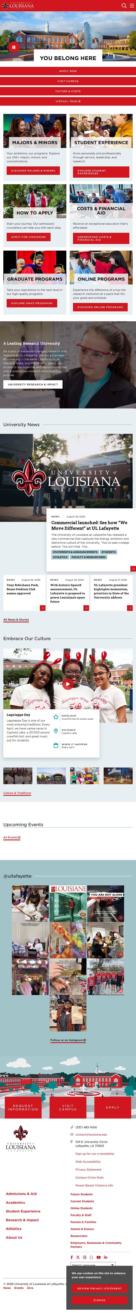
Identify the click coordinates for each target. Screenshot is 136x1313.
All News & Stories (16, 619)
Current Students (82, 1201)
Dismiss (100, 1300)
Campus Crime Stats (89, 1177)
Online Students (81, 1208)
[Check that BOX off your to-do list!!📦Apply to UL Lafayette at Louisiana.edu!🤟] (30, 940)
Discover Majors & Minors (33, 170)
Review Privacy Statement (99, 1288)
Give (30, 1287)
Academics (15, 1202)
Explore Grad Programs (32, 303)
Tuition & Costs (68, 91)
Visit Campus (68, 81)
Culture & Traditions (17, 792)
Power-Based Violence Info (94, 1185)
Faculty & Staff (80, 1215)
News (7, 1287)
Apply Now (68, 71)
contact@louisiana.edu (91, 1134)
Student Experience (23, 1211)
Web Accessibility (88, 1161)
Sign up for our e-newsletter (94, 1153)
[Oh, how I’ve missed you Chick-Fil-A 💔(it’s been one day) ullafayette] (68, 1013)
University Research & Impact (33, 384)
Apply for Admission (28, 237)
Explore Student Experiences (92, 172)
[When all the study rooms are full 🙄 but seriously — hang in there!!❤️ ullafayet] (105, 940)
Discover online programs (100, 307)
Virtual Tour (66, 101)
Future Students (81, 1194)
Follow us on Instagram (66, 1040)
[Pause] (14, 47)
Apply (113, 1107)
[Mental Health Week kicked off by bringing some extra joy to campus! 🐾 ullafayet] (30, 903)
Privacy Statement (88, 1169)
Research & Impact (22, 1220)
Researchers (78, 1235)
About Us (14, 1237)
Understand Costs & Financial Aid (94, 238)
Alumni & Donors (82, 1228)
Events (19, 1287)
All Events (10, 837)
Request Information (23, 1107)
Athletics (14, 1229)
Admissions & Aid (21, 1194)
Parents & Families (83, 1222)
